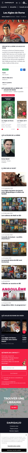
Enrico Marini (6, 16)
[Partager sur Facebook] (24, 70)
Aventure (5, 69)
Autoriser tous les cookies (14, 450)
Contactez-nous (14, 426)
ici (8, 384)
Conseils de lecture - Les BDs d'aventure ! (11, 238)
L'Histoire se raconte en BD (11, 283)
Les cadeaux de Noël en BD (11, 215)
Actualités (13, 7)
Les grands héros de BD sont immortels (11, 261)
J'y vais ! (14, 407)
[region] (14, 443)
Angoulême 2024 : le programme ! (13, 305)
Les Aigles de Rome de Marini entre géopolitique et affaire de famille (12, 192)
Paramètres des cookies (14, 446)
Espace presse (14, 428)
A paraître (4, 7)
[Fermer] (26, 435)
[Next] (24, 113)
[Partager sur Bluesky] (21, 70)
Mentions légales (14, 431)
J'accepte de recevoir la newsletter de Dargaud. (13, 378)
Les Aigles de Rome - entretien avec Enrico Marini (9, 339)
